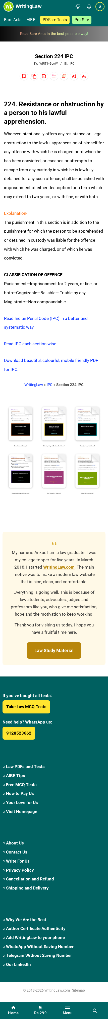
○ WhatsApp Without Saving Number (38, 946)
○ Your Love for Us (20, 802)
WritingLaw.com (59, 567)
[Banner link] (54, 33)
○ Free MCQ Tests (20, 784)
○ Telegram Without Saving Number (37, 955)
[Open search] (94, 1010)
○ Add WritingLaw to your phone (34, 937)
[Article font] (84, 76)
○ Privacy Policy (18, 870)
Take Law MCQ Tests (26, 706)
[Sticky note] (44, 76)
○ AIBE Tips (14, 775)
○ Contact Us (15, 852)
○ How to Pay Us (18, 793)
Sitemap (78, 990)
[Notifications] (88, 6)
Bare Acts (13, 19)
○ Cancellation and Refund (28, 878)
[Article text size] (74, 76)
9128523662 (18, 733)
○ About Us (13, 842)
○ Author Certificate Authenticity (34, 928)
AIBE (31, 19)
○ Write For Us (16, 861)
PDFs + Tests (55, 19)
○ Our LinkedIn (17, 964)
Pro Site (82, 19)
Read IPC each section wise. (30, 343)
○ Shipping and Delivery (26, 887)
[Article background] (64, 76)
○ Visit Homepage (20, 811)
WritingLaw (33, 385)
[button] (77, 7)
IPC (72, 63)
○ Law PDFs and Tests (24, 766)
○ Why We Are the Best (24, 919)
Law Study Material (54, 650)
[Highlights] (54, 76)
